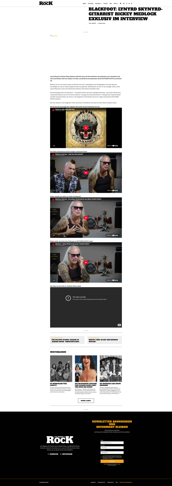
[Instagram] (129, 3)
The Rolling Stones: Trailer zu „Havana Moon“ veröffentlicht (65, 341)
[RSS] (131, 3)
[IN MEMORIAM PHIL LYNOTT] (61, 368)
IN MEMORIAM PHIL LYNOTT (58, 384)
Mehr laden (86, 401)
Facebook (54, 454)
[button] (123, 3)
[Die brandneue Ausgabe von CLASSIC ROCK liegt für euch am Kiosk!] (86, 368)
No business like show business (110, 384)
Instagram (67, 454)
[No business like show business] (111, 368)
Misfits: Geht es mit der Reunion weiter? (103, 341)
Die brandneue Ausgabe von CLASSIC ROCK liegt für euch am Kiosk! (86, 385)
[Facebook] (127, 3)
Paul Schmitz (92, 23)
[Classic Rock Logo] (46, 3)
